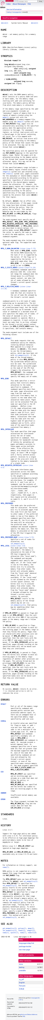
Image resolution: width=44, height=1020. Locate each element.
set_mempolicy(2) (22, 355)
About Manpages (19, 4)
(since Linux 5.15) (18, 248)
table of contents (26, 955)
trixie (21, 964)
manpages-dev (16, 12)
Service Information (14, 9)
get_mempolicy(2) (10, 928)
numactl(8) (32, 932)
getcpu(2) (22, 928)
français (22, 986)
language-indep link (26, 943)
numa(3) (6, 932)
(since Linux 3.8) (13, 546)
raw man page (24, 950)
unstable (22, 970)
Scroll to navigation (10, 18)
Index (9, 4)
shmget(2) (6, 172)
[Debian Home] (2, 4)
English (22, 983)
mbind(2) (4, 23)
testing (9, 12)
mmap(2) (6, 117)
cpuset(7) (14, 932)
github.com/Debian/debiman (28, 1014)
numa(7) (6, 867)
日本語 (21, 989)
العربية (21, 979)
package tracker (25, 946)
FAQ (29, 4)
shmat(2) (9, 174)
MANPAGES (9, 0)
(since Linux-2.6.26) (18, 267)
